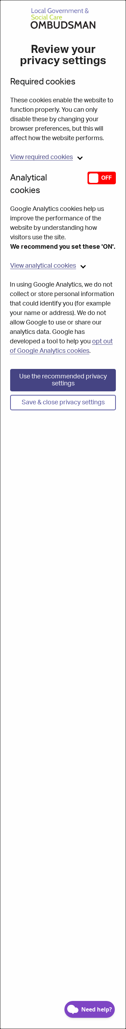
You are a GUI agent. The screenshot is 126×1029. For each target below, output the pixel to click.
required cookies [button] (41, 157)
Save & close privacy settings (63, 402)
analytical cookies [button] (43, 266)
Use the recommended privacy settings (63, 380)
